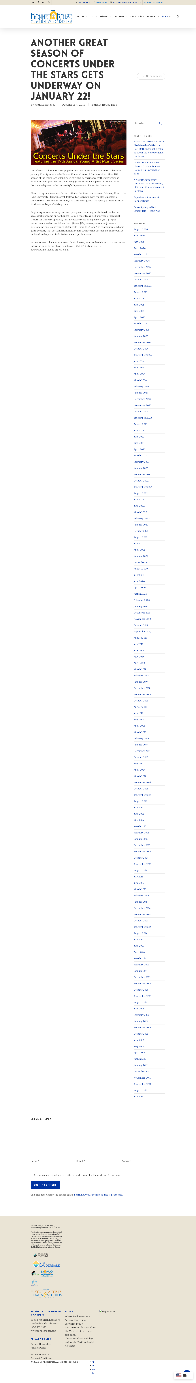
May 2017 (139, 763)
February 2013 (141, 1015)
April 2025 (139, 317)
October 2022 (141, 480)
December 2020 (142, 562)
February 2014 (141, 964)
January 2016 (141, 839)
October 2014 (141, 920)
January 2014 (141, 971)
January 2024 (141, 392)
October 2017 (141, 757)
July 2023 (139, 430)
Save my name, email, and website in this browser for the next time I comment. (77, 1175)
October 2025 (141, 279)
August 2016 (140, 801)
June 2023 (139, 436)
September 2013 (142, 996)
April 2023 (139, 449)
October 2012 (141, 1033)
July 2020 (139, 575)
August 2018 (140, 707)
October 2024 (141, 348)
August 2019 (140, 637)
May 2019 (139, 656)
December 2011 (142, 1071)
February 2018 (141, 738)
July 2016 (138, 807)
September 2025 (143, 286)
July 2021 (138, 543)
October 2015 (141, 857)
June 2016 (139, 813)
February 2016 (141, 832)
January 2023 (141, 468)
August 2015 (140, 870)
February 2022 (142, 518)
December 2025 (142, 267)
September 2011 (142, 1084)
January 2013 (141, 1021)
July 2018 (138, 713)
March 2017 (140, 776)
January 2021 (141, 556)
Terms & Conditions (42, 1358)
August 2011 (140, 1090)
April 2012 (139, 1052)
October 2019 (141, 625)
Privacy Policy (55, 1365)
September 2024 (143, 355)
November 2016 (142, 782)
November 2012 (142, 1027)
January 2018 (141, 744)
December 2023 (142, 399)
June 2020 (139, 581)
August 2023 (140, 424)
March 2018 (140, 732)
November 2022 (143, 474)
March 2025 (140, 323)
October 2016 (141, 788)
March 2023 (140, 455)
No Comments (153, 76)
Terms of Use (38, 1365)
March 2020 (140, 593)
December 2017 (142, 751)
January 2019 (141, 681)
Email (80, 1161)
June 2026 (139, 235)
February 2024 (141, 386)
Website (126, 1161)
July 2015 (138, 876)
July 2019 (138, 644)
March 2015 (140, 889)
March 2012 (140, 1059)
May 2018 (139, 719)
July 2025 (139, 298)
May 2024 (139, 367)
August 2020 (141, 568)
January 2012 (141, 1065)
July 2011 (138, 1096)
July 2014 (138, 939)
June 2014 (139, 945)
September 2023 (143, 417)
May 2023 (139, 443)
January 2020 (141, 606)
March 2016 (140, 826)
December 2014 (142, 908)
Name (35, 1161)
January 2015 (141, 901)
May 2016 (139, 820)
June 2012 (139, 1040)
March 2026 (140, 254)
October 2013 (141, 989)
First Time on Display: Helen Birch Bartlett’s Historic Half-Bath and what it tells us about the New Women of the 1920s (149, 149)
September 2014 (142, 927)
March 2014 (140, 958)
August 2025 (140, 292)
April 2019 (139, 663)
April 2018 (139, 725)
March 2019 (140, 669)
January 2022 (141, 524)
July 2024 (139, 361)
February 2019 (141, 675)
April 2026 (140, 248)
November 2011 (142, 1077)
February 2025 (141, 330)
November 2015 (142, 851)
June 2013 (139, 1008)
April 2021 (139, 549)
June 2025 (139, 304)
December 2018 (142, 688)
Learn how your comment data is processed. (98, 1194)
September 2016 (142, 795)
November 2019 (142, 619)
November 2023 (142, 405)
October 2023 (141, 411)
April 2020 (140, 587)
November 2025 (142, 273)
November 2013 (142, 983)
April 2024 (139, 373)
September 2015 (142, 864)
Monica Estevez (45, 104)
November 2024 (142, 342)
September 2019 (142, 631)
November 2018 (142, 694)
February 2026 (142, 260)
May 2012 (139, 1046)
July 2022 (139, 499)
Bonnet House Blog (104, 104)
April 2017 (139, 769)
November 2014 (142, 914)
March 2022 (140, 512)
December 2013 (142, 977)
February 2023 (141, 461)
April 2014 (139, 952)
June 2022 (139, 505)
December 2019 (142, 612)
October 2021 (141, 531)
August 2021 (140, 537)
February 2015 (141, 895)
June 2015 (139, 883)
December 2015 (142, 845)
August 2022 (141, 493)
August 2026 (141, 229)
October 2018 (141, 700)
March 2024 (140, 380)
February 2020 (142, 600)
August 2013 (140, 1002)
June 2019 (139, 650)
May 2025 (139, 311)
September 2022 (143, 487)
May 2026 (139, 242)
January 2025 (141, 336)
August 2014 (140, 933)
